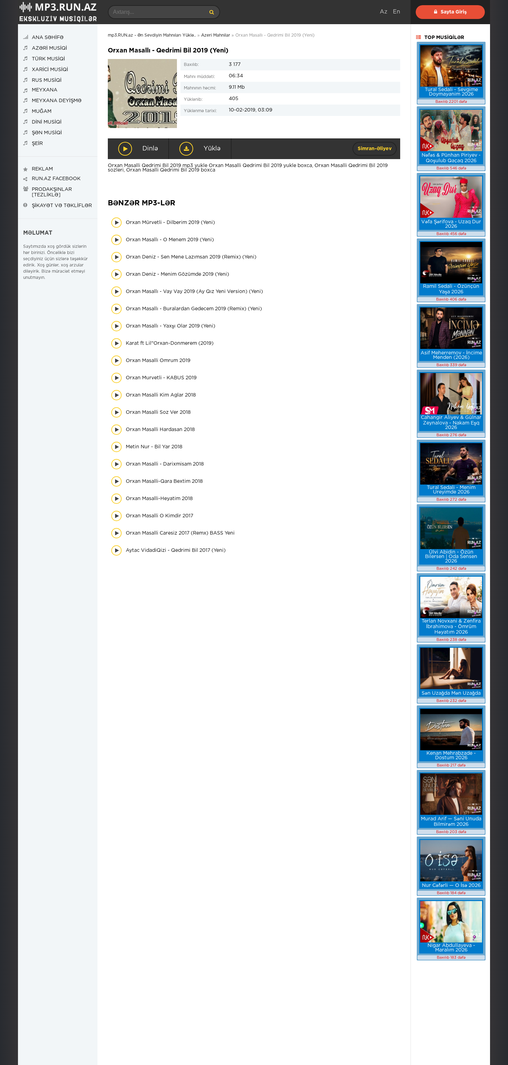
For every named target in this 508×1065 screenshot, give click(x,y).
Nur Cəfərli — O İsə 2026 (451, 885)
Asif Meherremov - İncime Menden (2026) (451, 355)
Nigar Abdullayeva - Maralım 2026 (451, 948)
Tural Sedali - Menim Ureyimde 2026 (451, 490)
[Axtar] (211, 12)
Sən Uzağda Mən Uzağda (451, 693)
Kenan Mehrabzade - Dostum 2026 (451, 755)
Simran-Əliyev (375, 149)
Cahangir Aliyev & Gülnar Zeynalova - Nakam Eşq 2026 (451, 423)
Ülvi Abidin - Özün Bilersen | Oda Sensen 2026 (451, 556)
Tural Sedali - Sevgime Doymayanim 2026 (451, 92)
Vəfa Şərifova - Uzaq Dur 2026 (451, 224)
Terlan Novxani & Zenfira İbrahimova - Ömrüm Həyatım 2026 (451, 626)
